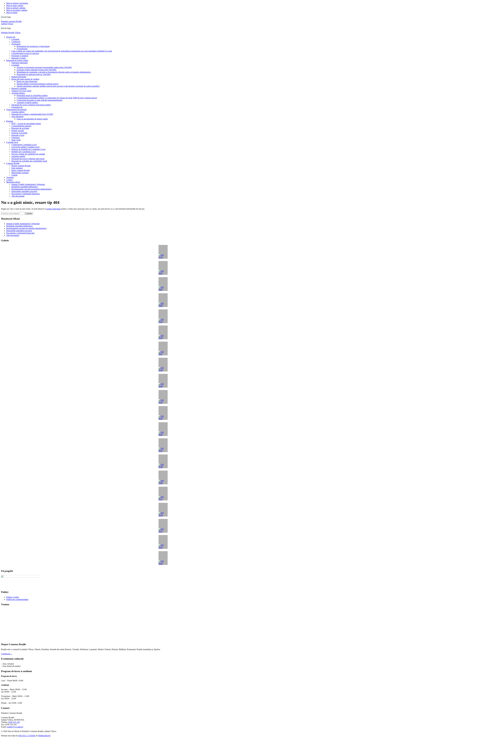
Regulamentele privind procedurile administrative (26, 228)
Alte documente (12, 235)
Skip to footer (11, 12)
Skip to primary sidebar (15, 8)
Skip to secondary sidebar (16, 10)
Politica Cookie (12, 597)
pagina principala (54, 209)
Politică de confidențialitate (17, 599)
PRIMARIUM (44, 736)
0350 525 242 (14, 722)
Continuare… (6, 654)
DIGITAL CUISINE (27, 736)
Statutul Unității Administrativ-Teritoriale (23, 224)
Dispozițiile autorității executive (19, 231)
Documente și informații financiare (20, 233)
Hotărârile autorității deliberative (19, 226)
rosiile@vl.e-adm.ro (15, 727)
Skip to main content (14, 5)
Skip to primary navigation (17, 3)
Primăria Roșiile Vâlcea (10, 32)
